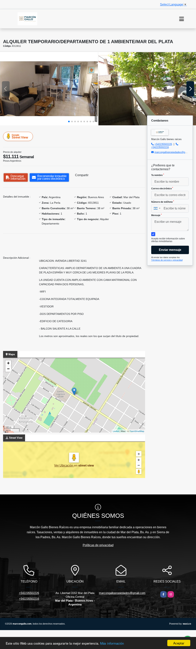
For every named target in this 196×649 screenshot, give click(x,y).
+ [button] (8, 363)
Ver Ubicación (64, 465)
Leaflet (116, 431)
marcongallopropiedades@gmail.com (174, 152)
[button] (69, 121)
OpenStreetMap (136, 431)
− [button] (8, 368)
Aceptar (178, 643)
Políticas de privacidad (98, 545)
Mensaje (156, 215)
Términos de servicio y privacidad (167, 260)
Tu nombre (157, 175)
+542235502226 (163, 144)
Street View (20, 136)
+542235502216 (160, 147)
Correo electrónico (162, 188)
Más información (112, 643)
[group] (49, 88)
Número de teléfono (162, 201)
